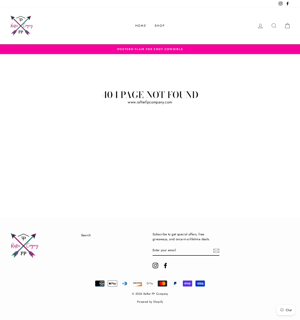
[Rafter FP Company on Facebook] (165, 265)
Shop (160, 25)
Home (140, 25)
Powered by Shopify (150, 302)
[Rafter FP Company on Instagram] (155, 265)
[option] (150, 49)
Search (86, 235)
